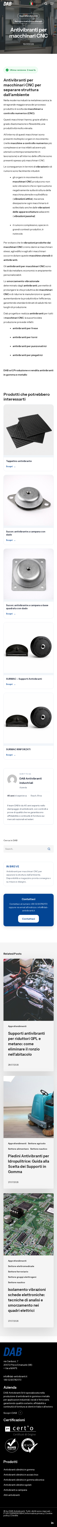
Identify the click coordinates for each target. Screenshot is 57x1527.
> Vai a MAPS (10, 1368)
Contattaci (28, 918)
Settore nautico (38, 1148)
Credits (14, 1515)
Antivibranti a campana (15, 1489)
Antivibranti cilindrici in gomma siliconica (23, 1479)
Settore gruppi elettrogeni (22, 1277)
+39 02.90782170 (12, 1379)
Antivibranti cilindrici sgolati (17, 1484)
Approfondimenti (28, 15)
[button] (52, 3)
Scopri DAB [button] (10, 1413)
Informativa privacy (34, 1513)
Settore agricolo (36, 1143)
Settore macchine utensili (28, 21)
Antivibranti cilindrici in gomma (19, 1469)
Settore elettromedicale (21, 1266)
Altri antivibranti (11, 1495)
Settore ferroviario (18, 1271)
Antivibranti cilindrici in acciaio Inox (20, 1474)
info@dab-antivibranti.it (15, 1376)
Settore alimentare (18, 1148)
